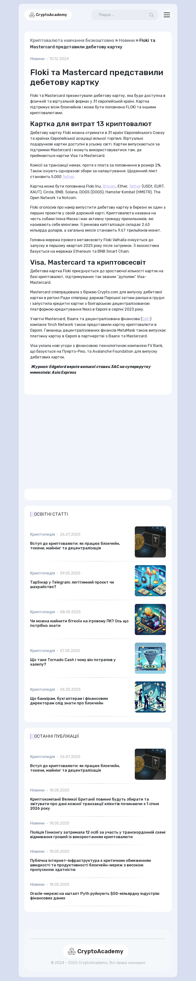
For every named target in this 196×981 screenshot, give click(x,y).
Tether (68, 176)
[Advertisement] (98, 439)
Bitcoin (109, 186)
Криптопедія (42, 534)
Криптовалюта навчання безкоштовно (72, 40)
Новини (127, 40)
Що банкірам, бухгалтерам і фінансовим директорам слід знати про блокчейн (69, 700)
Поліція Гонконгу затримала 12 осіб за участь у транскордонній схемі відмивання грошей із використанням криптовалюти (97, 834)
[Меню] (167, 15)
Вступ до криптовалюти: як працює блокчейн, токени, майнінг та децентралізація (75, 545)
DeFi (146, 319)
